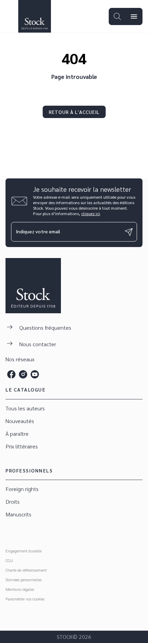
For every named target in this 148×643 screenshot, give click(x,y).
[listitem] (11, 374)
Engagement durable (24, 550)
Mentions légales (20, 589)
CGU (9, 560)
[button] (74, 112)
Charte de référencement (26, 570)
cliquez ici (90, 213)
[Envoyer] (128, 232)
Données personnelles (24, 579)
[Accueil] (34, 16)
